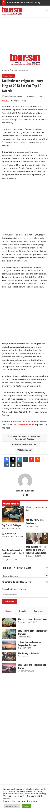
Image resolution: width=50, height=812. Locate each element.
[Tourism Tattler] (12, 11)
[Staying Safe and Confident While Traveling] (9, 634)
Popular (23, 611)
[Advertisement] (25, 35)
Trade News (22, 70)
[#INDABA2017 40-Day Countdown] (37, 511)
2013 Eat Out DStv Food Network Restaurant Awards (25, 437)
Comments (38, 611)
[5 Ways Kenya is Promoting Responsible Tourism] (9, 645)
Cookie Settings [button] (11, 806)
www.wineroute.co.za (24, 424)
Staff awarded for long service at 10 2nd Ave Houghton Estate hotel (36, 549)
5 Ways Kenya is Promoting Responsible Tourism (29, 644)
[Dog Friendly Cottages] (13, 514)
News (13, 70)
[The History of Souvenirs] (9, 656)
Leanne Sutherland (13, 96)
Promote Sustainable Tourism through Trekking (28, 2)
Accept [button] (26, 806)
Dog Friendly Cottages (11, 525)
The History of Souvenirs (28, 653)
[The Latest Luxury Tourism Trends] (9, 622)
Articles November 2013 (25, 444)
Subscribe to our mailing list (14, 589)
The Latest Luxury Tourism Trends (32, 619)
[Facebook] (6, 459)
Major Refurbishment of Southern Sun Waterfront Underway (13, 553)
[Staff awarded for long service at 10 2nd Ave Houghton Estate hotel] (37, 538)
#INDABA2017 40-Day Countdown (35, 522)
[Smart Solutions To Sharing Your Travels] (9, 668)
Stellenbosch (25, 450)
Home (6, 70)
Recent (9, 611)
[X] (13, 459)
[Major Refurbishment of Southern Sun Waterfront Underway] (13, 540)
